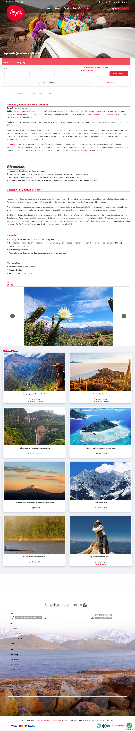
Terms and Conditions (43, 720)
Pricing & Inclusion (35, 93)
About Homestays (15, 634)
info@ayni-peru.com (30, 2)
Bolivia (12, 675)
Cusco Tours (14, 660)
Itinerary (20, 93)
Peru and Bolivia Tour (101, 394)
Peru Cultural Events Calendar (19, 639)
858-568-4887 (13, 2)
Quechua (12, 144)
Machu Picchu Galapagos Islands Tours (101, 448)
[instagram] (109, 2)
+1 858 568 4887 (103, 618)
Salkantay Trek (101, 502)
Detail (9, 93)
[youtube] (106, 2)
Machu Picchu (14, 665)
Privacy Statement (86, 70)
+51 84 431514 (103, 615)
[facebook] (96, 2)
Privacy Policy (56, 720)
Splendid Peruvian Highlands (101, 557)
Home (48, 8)
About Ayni (13, 629)
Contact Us (77, 8)
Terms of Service (98, 67)
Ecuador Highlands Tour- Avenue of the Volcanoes (35, 502)
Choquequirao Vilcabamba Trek (35, 394)
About (57, 8)
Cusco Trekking (14, 670)
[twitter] (103, 2)
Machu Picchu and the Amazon (35, 557)
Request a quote (121, 8)
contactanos (83, 150)
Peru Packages (14, 655)
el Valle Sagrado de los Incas (82, 133)
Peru (11, 649)
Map (49, 93)
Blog (87, 8)
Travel (66, 8)
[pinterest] (99, 2)
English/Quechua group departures (100, 114)
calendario (17, 114)
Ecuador (12, 680)
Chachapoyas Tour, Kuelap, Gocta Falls (35, 448)
